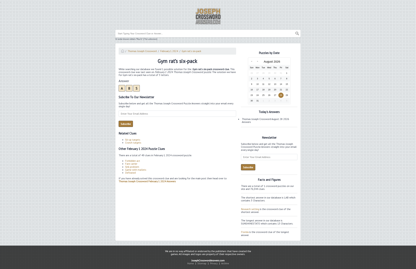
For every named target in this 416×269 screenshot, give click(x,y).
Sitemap (201, 263)
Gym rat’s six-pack (191, 51)
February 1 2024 (169, 51)
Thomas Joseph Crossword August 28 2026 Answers (265, 120)
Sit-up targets (132, 139)
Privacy (214, 263)
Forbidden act (132, 160)
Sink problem (132, 166)
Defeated (130, 172)
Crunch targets (133, 142)
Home (190, 263)
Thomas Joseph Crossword (142, 51)
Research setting (250, 209)
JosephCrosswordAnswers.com (208, 260)
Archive (225, 263)
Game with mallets (135, 169)
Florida (245, 232)
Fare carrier (131, 163)
